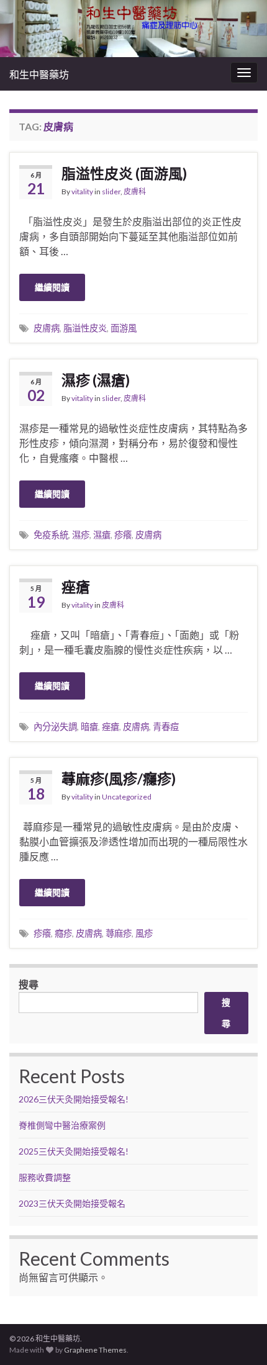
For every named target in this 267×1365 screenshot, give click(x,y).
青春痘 (166, 726)
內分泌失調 (55, 726)
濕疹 (80, 534)
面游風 (124, 328)
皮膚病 (47, 328)
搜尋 (28, 984)
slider (111, 191)
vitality (82, 191)
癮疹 (63, 933)
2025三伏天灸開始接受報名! (74, 1151)
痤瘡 (75, 586)
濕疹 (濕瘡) (95, 380)
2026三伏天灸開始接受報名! (74, 1099)
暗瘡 (89, 726)
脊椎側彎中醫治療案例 (63, 1125)
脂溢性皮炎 (85, 328)
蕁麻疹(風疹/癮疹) (118, 778)
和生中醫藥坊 (39, 74)
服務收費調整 (45, 1177)
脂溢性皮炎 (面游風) (124, 173)
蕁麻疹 (119, 933)
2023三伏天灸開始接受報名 (72, 1203)
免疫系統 (51, 534)
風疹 (144, 933)
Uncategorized (127, 796)
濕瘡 (102, 534)
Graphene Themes (95, 1349)
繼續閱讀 (52, 287)
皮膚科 (135, 191)
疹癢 (123, 534)
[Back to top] (239, 1337)
